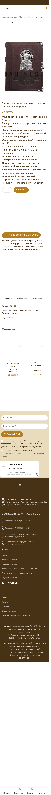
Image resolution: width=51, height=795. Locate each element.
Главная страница (9, 17)
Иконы (5, 555)
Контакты (6, 606)
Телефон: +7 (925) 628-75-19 (17, 520)
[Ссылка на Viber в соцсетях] (32, 2)
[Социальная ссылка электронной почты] (16, 2)
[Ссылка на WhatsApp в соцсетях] (22, 2)
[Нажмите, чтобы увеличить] (7, 94)
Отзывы (5, 593)
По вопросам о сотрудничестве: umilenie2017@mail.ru (19, 543)
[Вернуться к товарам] (6, 28)
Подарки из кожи (9, 313)
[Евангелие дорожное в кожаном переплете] (36, 348)
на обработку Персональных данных (28, 441)
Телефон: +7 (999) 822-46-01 (17, 528)
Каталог (5, 602)
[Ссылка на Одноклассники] (19, 2)
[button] (18, 344)
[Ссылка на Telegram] (29, 2)
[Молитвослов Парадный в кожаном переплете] (13, 348)
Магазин (23, 17)
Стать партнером (9, 611)
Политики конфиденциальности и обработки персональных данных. (22, 453)
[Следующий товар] (9, 28)
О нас (4, 588)
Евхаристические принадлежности (17, 573)
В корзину (21, 190)
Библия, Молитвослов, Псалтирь (26, 310)
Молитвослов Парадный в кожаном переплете (13, 367)
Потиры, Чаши (25, 20)
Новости (5, 597)
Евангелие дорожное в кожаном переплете (36, 367)
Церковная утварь (10, 564)
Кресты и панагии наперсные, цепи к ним (20, 568)
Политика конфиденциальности (16, 615)
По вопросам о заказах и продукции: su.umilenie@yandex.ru (21, 535)
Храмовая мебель (9, 559)
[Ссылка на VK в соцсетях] (26, 2)
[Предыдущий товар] (3, 28)
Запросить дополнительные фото (21, 235)
